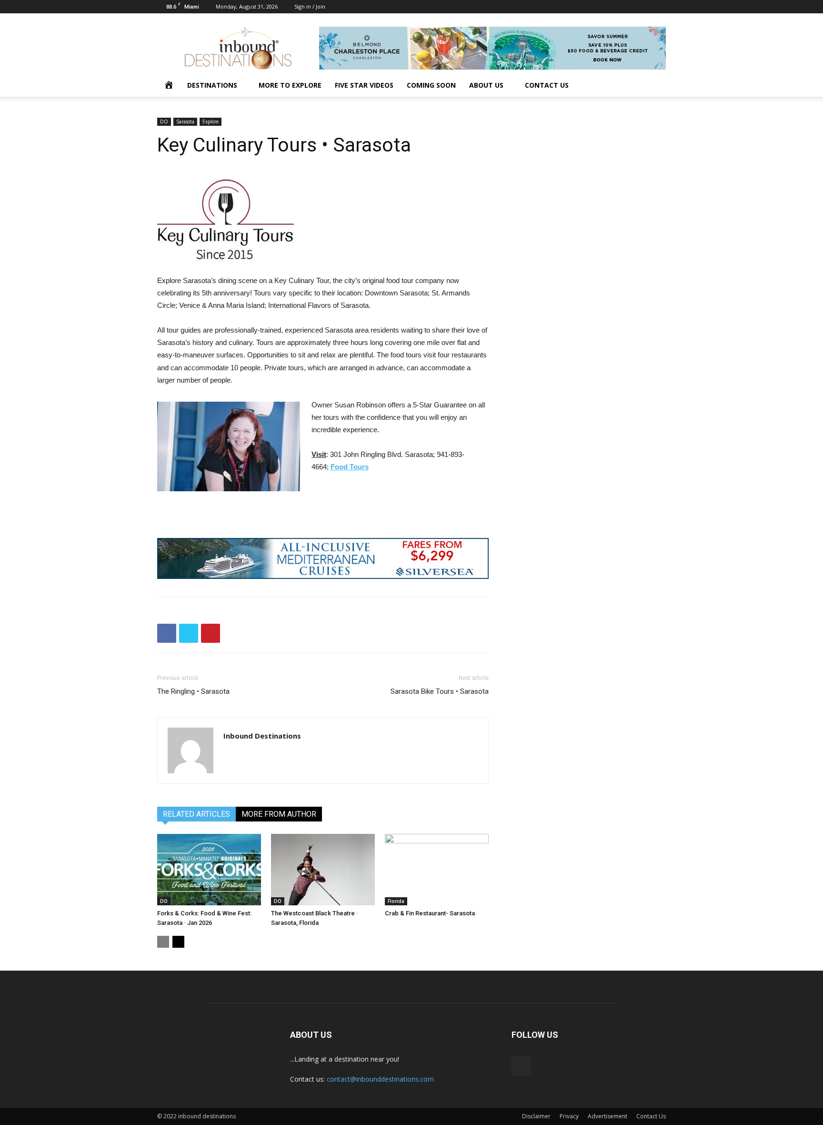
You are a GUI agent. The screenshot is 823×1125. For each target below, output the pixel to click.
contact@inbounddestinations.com (380, 1079)
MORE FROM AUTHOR (278, 814)
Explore (210, 121)
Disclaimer (536, 1116)
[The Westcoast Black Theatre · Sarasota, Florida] (323, 869)
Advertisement (607, 1116)
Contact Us (651, 1116)
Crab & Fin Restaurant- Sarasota (430, 913)
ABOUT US (486, 85)
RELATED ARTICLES (196, 814)
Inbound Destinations (262, 735)
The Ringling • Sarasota (193, 691)
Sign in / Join (309, 6)
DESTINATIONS (212, 85)
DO (164, 121)
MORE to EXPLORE (290, 85)
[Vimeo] (659, 6)
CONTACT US (547, 85)
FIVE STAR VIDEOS (364, 85)
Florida (396, 901)
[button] (654, 86)
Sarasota (185, 121)
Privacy (569, 1116)
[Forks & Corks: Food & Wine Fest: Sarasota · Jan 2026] (209, 869)
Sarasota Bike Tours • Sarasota (440, 691)
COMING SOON (431, 85)
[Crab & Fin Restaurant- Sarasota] (437, 869)
